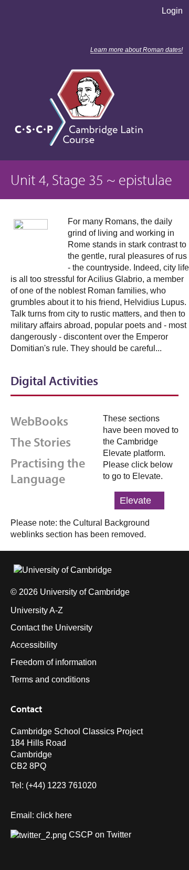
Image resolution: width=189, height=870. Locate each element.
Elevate (135, 500)
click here (54, 815)
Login (172, 10)
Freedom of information (53, 662)
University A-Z (36, 610)
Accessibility (33, 644)
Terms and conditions (50, 679)
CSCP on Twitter (99, 834)
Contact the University (51, 627)
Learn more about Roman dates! (136, 49)
